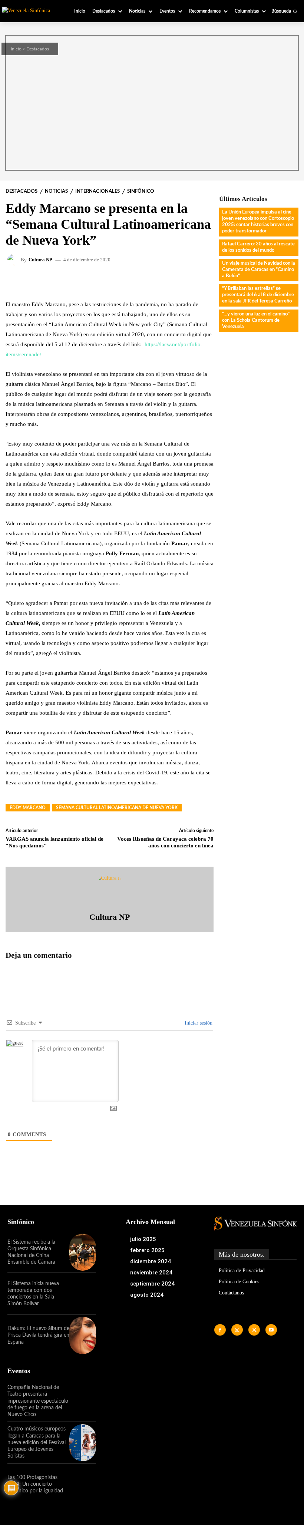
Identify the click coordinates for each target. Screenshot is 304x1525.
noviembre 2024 (151, 1272)
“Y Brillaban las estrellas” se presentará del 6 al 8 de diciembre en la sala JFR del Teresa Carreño (258, 295)
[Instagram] (237, 1330)
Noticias (56, 191)
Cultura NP (40, 259)
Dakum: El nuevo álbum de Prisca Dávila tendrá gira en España (38, 1335)
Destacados (37, 49)
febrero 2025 (147, 1250)
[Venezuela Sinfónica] (30, 10)
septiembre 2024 (152, 1283)
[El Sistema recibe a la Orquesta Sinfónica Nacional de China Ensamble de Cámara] (82, 1252)
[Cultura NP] (14, 259)
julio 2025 (143, 1239)
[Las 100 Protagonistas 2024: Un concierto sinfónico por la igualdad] (82, 1484)
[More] (194, 282)
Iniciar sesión (197, 1023)
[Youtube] (271, 1330)
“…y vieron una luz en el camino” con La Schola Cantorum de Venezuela (256, 320)
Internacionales (97, 191)
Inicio (16, 49)
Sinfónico (140, 191)
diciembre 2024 (150, 1261)
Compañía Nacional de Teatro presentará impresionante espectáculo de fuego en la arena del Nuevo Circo (37, 1401)
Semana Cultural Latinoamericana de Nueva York (117, 807)
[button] (284, 11)
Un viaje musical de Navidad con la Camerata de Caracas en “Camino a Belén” (258, 269)
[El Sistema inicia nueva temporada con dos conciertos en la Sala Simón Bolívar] (82, 1293)
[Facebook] (220, 1330)
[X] (254, 1330)
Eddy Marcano (28, 807)
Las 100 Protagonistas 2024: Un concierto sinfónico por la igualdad (35, 1484)
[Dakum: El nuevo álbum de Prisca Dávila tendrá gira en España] (82, 1335)
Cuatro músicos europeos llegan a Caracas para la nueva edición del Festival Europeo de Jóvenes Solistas (36, 1442)
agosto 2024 (146, 1294)
